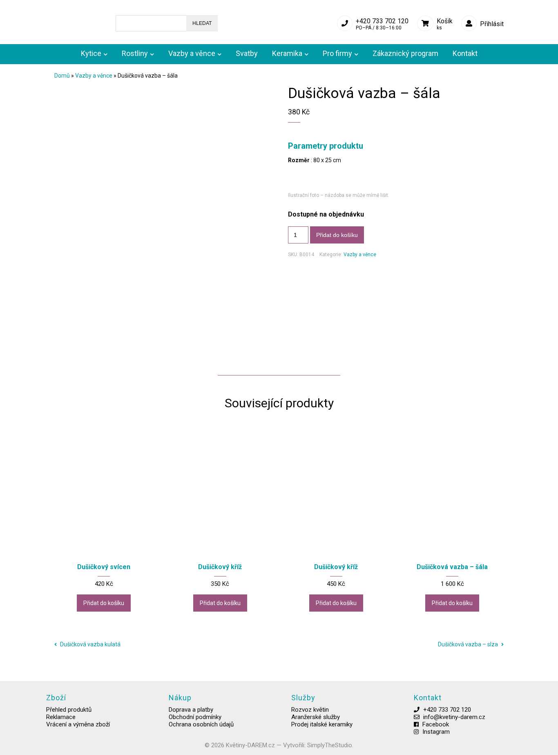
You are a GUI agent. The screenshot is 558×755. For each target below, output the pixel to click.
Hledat (202, 23)
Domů (62, 75)
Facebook (435, 724)
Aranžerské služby (315, 717)
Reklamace (61, 717)
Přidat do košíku (337, 235)
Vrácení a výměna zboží (78, 724)
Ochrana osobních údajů (201, 724)
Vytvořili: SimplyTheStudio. (318, 745)
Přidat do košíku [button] (103, 603)
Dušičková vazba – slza (468, 644)
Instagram (436, 731)
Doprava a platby (191, 709)
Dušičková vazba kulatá (90, 644)
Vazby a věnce (93, 75)
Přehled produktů (69, 709)
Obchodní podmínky (195, 717)
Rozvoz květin (310, 709)
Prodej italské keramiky (322, 724)
